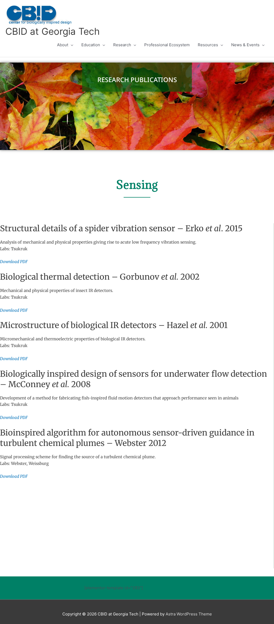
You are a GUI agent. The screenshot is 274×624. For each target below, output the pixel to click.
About (62, 44)
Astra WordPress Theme (189, 614)
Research (122, 44)
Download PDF (14, 261)
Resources (208, 44)
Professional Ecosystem (167, 44)
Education (90, 44)
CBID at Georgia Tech (52, 31)
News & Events (245, 44)
